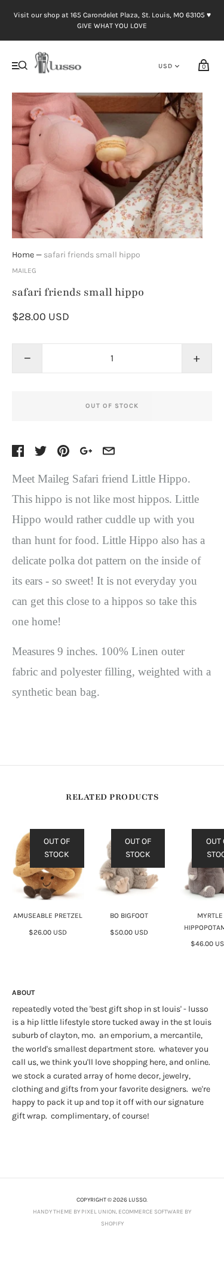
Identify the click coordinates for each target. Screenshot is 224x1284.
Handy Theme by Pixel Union (74, 1211)
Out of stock (112, 406)
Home (23, 255)
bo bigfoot (129, 915)
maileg (24, 270)
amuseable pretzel (47, 915)
